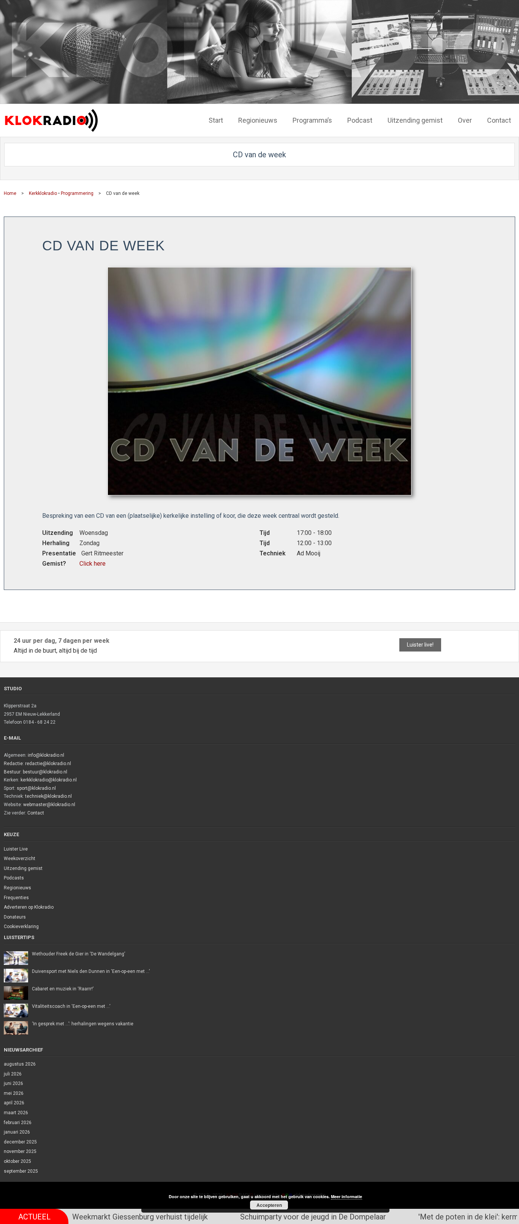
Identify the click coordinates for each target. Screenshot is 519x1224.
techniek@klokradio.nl (48, 796)
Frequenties (16, 897)
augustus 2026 (20, 1064)
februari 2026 (18, 1122)
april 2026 (14, 1102)
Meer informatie (346, 1196)
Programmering (77, 193)
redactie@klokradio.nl (48, 763)
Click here (92, 563)
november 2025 (20, 1151)
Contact (35, 813)
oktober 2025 (17, 1161)
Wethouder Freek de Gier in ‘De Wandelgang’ (78, 954)
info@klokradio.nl (46, 755)
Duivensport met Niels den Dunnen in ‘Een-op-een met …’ (91, 971)
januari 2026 (17, 1132)
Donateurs (15, 917)
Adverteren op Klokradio (29, 907)
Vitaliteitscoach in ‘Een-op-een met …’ (71, 1006)
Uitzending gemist (23, 868)
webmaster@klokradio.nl (49, 804)
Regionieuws (17, 887)
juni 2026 (13, 1083)
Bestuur (12, 772)
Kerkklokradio (43, 193)
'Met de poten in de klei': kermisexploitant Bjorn (432, 1216)
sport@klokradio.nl (36, 788)
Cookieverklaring (21, 926)
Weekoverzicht (19, 858)
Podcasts (14, 878)
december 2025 (20, 1142)
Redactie (13, 763)
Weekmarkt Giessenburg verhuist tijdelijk (74, 1216)
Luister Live (16, 849)
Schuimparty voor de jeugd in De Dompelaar (247, 1216)
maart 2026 (16, 1112)
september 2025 (21, 1171)
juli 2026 (13, 1074)
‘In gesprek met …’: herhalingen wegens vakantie (82, 1023)
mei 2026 (14, 1093)
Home (10, 193)
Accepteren (269, 1205)
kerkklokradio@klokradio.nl (49, 780)
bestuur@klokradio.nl (45, 772)
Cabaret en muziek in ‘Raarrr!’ (62, 989)
